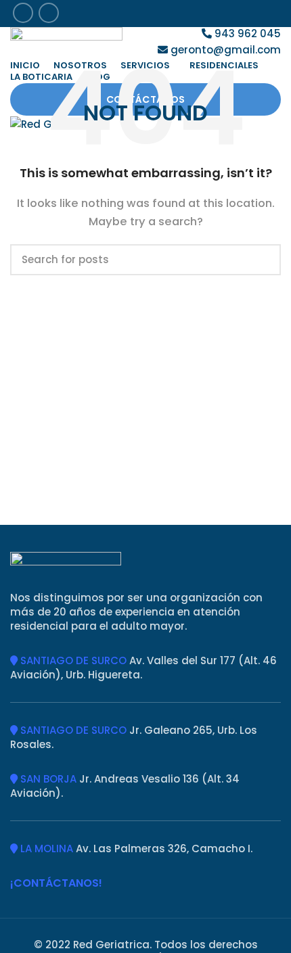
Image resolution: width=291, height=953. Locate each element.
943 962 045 (246, 33)
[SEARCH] (262, 259)
